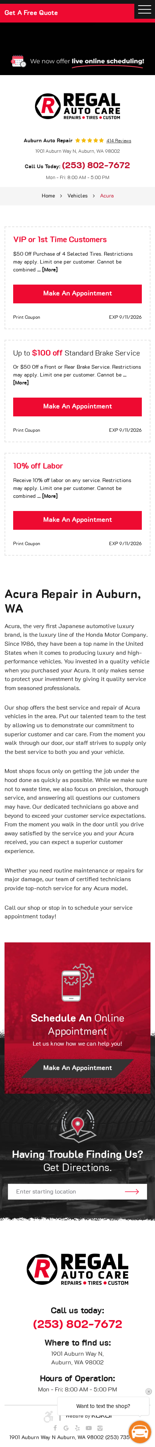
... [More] (47, 270)
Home (48, 196)
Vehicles (77, 196)
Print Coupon (26, 317)
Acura (107, 196)
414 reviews (118, 141)
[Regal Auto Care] (77, 106)
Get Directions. (77, 1161)
